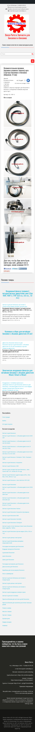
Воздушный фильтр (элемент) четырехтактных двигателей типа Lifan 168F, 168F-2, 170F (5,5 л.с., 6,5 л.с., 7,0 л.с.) (17, 294)
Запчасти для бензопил (16, 384)
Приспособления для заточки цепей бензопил (15, 599)
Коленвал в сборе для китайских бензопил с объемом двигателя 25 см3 (17, 332)
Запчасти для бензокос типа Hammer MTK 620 (15, 480)
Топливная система (12, 390)
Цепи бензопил (6, 556)
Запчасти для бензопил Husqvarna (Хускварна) (15, 512)
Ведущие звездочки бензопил (11, 549)
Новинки (4, 625)
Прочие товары (6, 615)
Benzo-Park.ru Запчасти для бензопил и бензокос (17, 36)
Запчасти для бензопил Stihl (10, 515)
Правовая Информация (26, 686)
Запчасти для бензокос (9, 433)
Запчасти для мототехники (10, 595)
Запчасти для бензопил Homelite (11, 519)
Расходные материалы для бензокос (13, 564)
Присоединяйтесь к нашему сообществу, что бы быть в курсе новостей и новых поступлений (14, 643)
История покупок (7, 424)
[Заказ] (28, 80)
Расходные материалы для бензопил (13, 546)
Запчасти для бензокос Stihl (10, 466)
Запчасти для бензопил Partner (11, 508)
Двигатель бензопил (8, 343)
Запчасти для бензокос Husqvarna (12, 462)
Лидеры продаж (14, 306)
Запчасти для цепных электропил (12, 537)
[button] (32, 61)
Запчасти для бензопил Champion (12, 522)
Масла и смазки (6, 611)
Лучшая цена (23, 306)
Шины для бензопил (8, 559)
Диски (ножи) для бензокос (10, 566)
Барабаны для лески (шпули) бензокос (13, 570)
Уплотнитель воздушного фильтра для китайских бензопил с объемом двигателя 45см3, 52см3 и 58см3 (17, 372)
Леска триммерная (7, 573)
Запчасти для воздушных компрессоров (13, 592)
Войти (4, 420)
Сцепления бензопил (8, 552)
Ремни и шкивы (6, 608)
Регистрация (6, 417)
